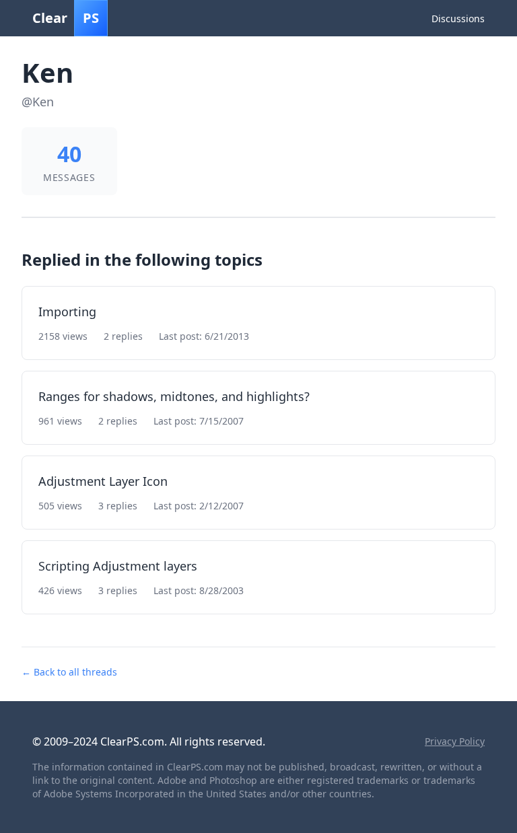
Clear (65, 18)
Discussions (458, 18)
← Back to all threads (69, 671)
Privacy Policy (455, 741)
